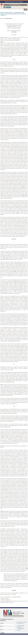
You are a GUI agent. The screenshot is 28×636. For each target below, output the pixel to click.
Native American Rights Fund (15, 4)
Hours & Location (22, 622)
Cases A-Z (3, 15)
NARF (19, 630)
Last (1, 629)
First (1, 626)
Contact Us (21, 623)
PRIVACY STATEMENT (21, 628)
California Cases (18, 12)
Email (1, 623)
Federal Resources (6, 13)
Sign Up (2, 632)
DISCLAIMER (21, 626)
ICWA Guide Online (6, 12)
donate (8, 7)
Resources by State (19, 13)
